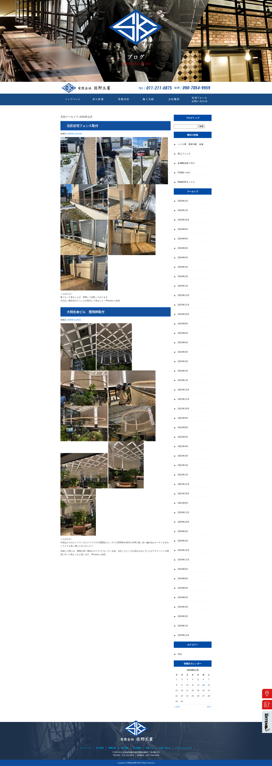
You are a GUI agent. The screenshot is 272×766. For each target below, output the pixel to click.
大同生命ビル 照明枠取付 (86, 312)
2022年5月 (183, 437)
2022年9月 (183, 418)
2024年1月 (183, 286)
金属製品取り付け (186, 163)
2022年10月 (183, 408)
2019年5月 (183, 597)
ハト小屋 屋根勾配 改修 (191, 144)
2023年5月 (183, 342)
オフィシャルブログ (183, 748)
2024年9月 (183, 229)
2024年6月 (183, 248)
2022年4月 (183, 446)
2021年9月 (183, 503)
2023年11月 (183, 305)
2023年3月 (183, 361)
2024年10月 (183, 220)
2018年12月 (183, 635)
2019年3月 (183, 607)
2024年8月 (183, 238)
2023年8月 (183, 323)
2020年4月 (183, 531)
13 (203, 685)
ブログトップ (192, 118)
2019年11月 (183, 559)
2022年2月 (183, 465)
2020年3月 (183, 541)
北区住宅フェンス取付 (82, 125)
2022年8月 (183, 427)
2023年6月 (183, 333)
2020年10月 (183, 522)
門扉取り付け (184, 172)
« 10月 (177, 707)
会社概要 (173, 99)
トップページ (73, 99)
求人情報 (98, 99)
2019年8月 (183, 578)
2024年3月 (183, 267)
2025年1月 (183, 210)
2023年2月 (183, 371)
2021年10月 (183, 493)
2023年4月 (183, 352)
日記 (180, 654)
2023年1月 (183, 380)
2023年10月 (183, 314)
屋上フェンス (184, 153)
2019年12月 (183, 550)
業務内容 (123, 99)
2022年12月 (183, 390)
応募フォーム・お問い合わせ (199, 99)
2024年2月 (183, 276)
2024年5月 (183, 257)
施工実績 (148, 99)
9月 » (209, 707)
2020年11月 (183, 512)
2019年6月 (183, 588)
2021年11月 (183, 484)
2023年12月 (183, 295)
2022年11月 (183, 399)
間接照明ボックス (186, 182)
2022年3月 (183, 456)
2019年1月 (183, 626)
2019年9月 (183, 569)
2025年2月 (183, 201)
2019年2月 (183, 616)
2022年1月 (183, 474)
